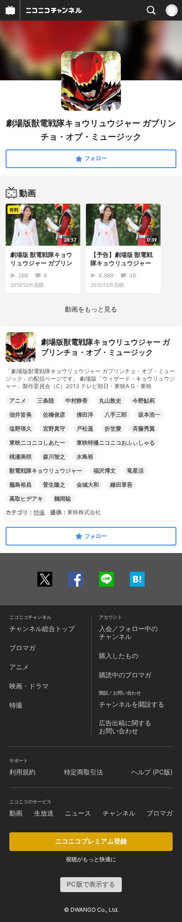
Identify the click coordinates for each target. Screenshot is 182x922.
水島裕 (85, 456)
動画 (15, 813)
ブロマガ (22, 648)
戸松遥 (85, 428)
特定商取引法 (83, 772)
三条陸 (45, 400)
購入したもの (118, 656)
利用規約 (22, 772)
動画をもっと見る (91, 309)
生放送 (44, 813)
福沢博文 (104, 470)
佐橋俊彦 (54, 414)
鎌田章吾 (121, 484)
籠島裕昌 (20, 484)
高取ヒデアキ (26, 498)
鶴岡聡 (62, 498)
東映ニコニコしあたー (37, 442)
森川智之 (54, 456)
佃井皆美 (20, 414)
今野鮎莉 (144, 400)
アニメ (17, 400)
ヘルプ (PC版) (152, 772)
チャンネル (119, 813)
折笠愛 (113, 428)
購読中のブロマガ (125, 675)
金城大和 (88, 484)
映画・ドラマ (29, 686)
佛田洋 (85, 414)
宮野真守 (54, 428)
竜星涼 (135, 470)
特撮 (39, 512)
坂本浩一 (149, 414)
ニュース (78, 813)
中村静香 (76, 400)
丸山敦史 (110, 400)
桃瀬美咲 (20, 456)
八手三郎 (116, 414)
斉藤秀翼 (144, 428)
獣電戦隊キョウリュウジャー (45, 470)
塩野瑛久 (20, 428)
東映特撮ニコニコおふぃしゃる (116, 442)
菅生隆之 (54, 484)
